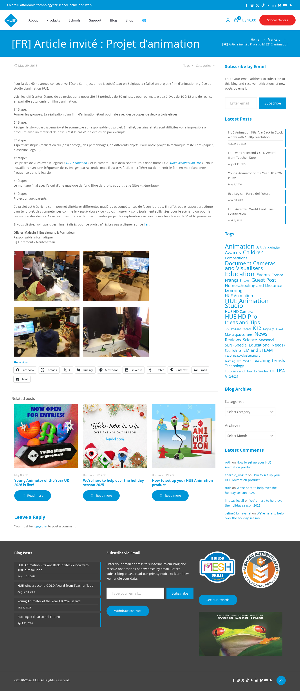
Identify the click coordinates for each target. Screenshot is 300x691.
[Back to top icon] (281, 680)
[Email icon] (285, 5)
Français (274, 39)
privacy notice (159, 574)
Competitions (236, 258)
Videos (232, 376)
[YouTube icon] (268, 5)
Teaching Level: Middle (238, 361)
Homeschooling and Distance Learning (253, 288)
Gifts (246, 280)
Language (268, 328)
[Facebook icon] (246, 5)
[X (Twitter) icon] (257, 5)
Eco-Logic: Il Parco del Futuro (249, 193)
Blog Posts (23, 552)
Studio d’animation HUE (185, 163)
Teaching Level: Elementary (242, 355)
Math (250, 334)
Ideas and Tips (242, 322)
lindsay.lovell (234, 500)
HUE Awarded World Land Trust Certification (251, 211)
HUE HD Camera (239, 311)
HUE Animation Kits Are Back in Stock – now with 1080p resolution (255, 134)
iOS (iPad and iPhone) (238, 328)
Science (250, 339)
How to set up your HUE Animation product (182, 482)
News (261, 333)
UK (272, 371)
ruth (228, 462)
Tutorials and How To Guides (246, 371)
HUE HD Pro (241, 316)
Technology (234, 365)
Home (255, 39)
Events (263, 274)
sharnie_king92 (236, 475)
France (277, 274)
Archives (232, 425)
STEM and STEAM (256, 350)
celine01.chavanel (238, 513)
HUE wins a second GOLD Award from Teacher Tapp (252, 155)
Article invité (272, 247)
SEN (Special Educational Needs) (255, 345)
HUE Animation (76, 163)
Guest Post (263, 280)
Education (240, 273)
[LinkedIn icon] (274, 5)
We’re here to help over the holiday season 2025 (113, 482)
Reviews (233, 339)
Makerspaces (235, 334)
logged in (40, 526)
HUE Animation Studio (247, 303)
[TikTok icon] (263, 5)
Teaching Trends (269, 360)
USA (281, 370)
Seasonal (266, 339)
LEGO (279, 329)
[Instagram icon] (252, 5)
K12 (257, 328)
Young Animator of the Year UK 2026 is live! (41, 482)
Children (253, 252)
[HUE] (11, 20)
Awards (233, 252)
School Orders (277, 20)
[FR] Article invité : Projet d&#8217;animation (255, 44)
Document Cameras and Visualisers (250, 265)
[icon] (279, 5)
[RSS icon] (290, 5)
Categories (234, 401)
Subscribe (272, 103)
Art (259, 247)
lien (146, 224)
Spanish (231, 350)
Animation (240, 246)
